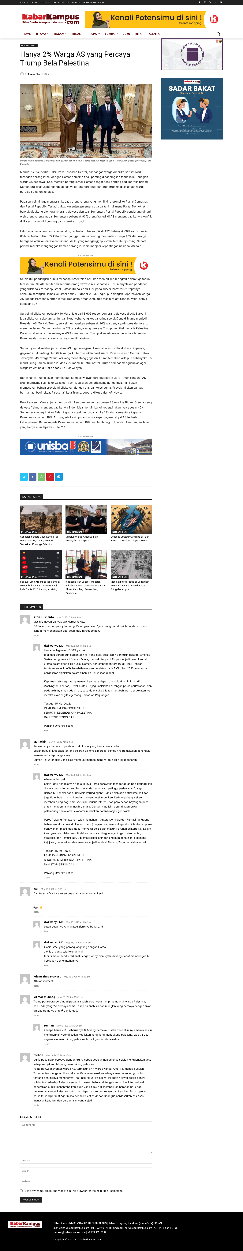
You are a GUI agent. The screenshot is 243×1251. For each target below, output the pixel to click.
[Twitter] (210, 3)
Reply (36, 635)
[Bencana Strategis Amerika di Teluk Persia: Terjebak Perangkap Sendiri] (131, 519)
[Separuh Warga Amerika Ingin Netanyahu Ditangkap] (86, 519)
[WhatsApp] (41, 477)
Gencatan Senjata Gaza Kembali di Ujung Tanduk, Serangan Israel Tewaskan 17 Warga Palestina (39, 540)
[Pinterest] (50, 477)
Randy (31, 73)
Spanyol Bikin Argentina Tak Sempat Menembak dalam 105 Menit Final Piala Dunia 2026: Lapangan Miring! (40, 585)
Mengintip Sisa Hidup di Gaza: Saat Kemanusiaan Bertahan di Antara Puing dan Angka (130, 585)
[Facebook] (199, 3)
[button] (218, 33)
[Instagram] (205, 3)
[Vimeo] (215, 3)
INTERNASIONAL (28, 45)
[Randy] (22, 74)
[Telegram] (59, 477)
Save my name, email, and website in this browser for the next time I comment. (74, 1190)
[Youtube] (221, 3)
